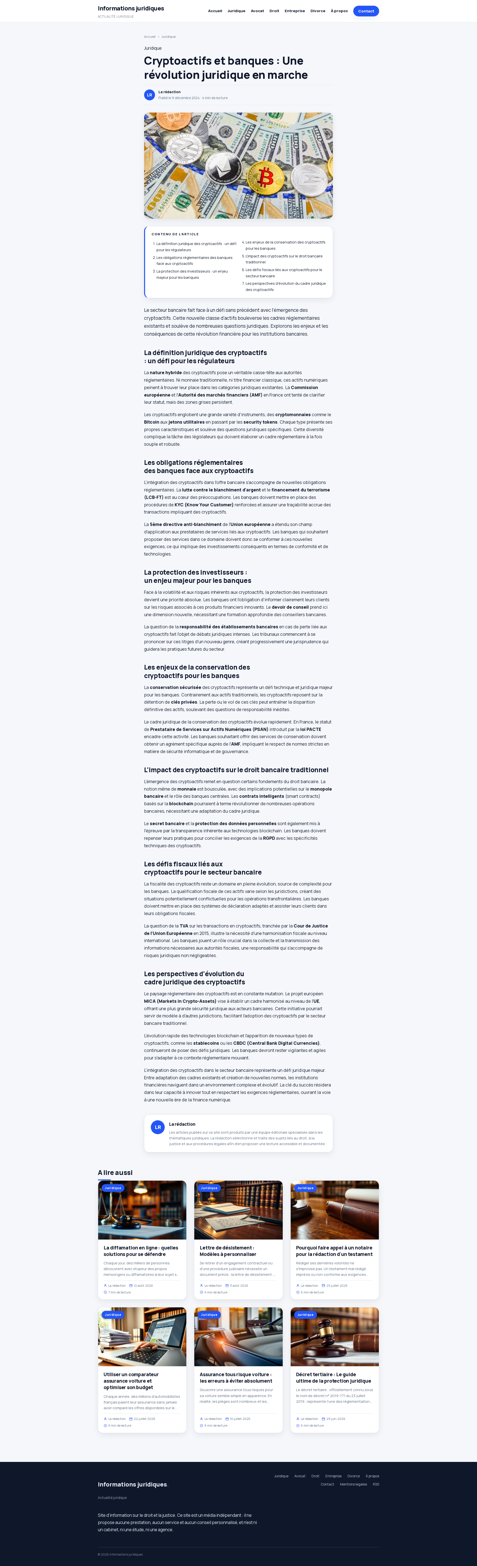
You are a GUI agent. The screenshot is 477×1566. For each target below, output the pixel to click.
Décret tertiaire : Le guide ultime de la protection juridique (333, 1377)
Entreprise (295, 10)
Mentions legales (353, 1484)
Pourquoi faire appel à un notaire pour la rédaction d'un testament (334, 1251)
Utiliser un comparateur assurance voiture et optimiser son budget (131, 1381)
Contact (366, 11)
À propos (339, 10)
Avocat (257, 10)
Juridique (236, 10)
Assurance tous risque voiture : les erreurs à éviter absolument (236, 1377)
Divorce (318, 10)
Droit (274, 10)
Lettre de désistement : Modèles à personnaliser (228, 1251)
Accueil (215, 10)
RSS (376, 1484)
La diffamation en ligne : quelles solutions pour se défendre (141, 1251)
